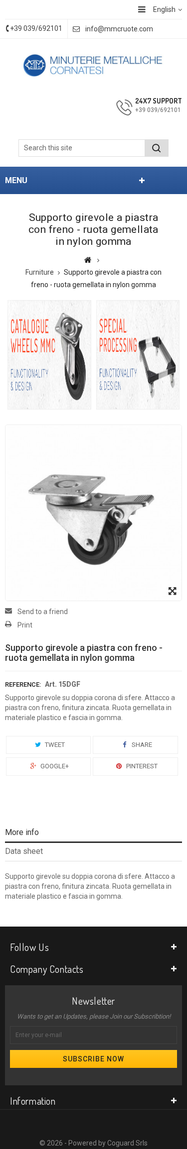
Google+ (54, 766)
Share (141, 744)
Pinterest (141, 766)
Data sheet (24, 851)
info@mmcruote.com (119, 29)
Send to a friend (42, 612)
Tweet (54, 744)
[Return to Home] (88, 260)
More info (22, 832)
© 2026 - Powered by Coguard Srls (93, 1143)
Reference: (23, 684)
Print (24, 625)
